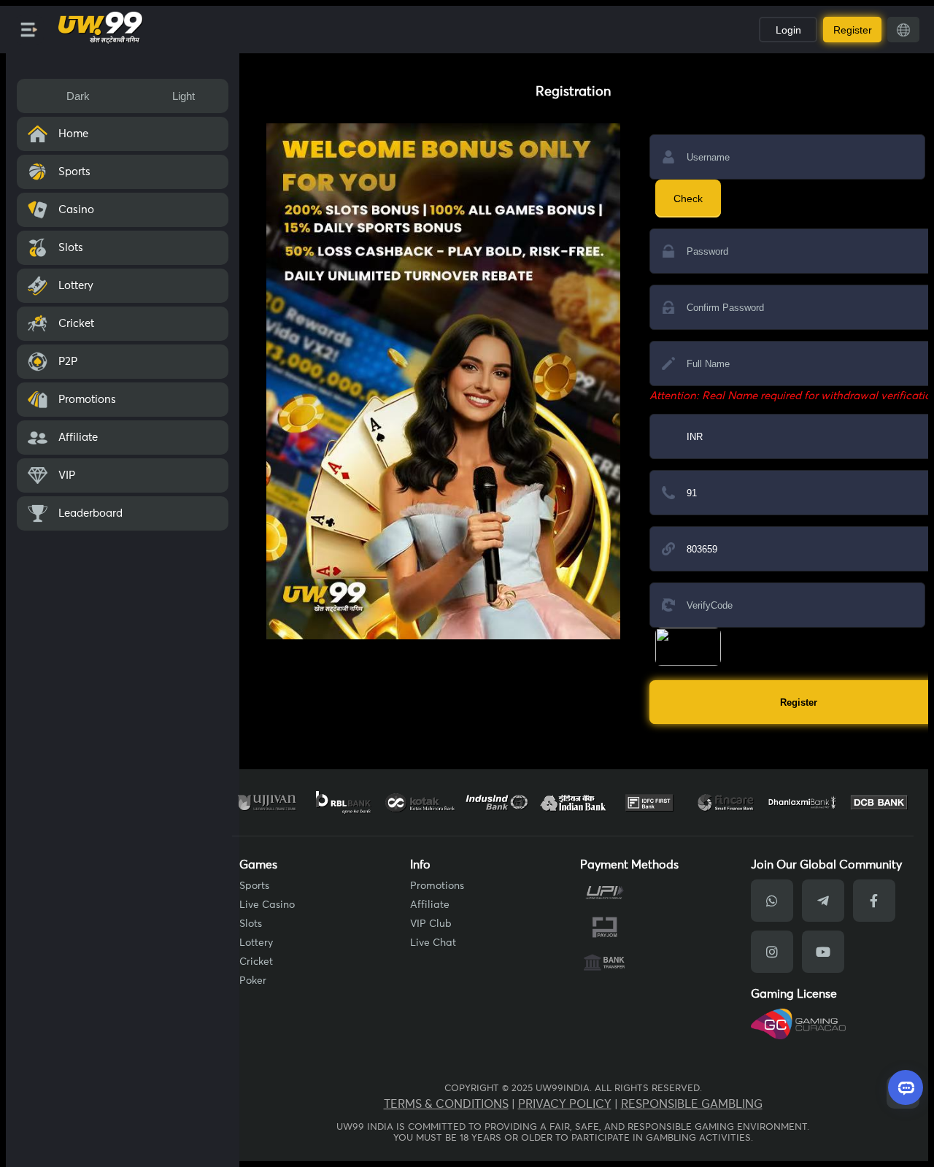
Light (183, 96)
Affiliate (429, 905)
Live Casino (267, 905)
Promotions (437, 886)
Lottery (256, 943)
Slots (250, 924)
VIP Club (431, 924)
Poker (252, 981)
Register (852, 30)
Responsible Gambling (692, 1104)
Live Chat (433, 943)
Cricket (256, 962)
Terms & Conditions (446, 1104)
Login (788, 30)
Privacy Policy (564, 1104)
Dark (78, 96)
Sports (254, 886)
